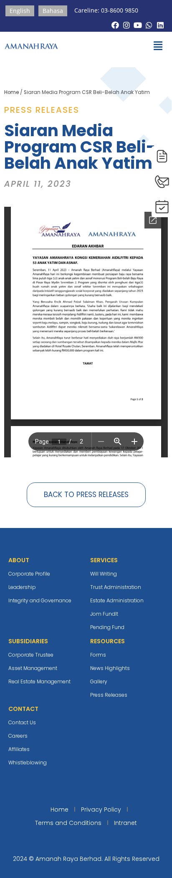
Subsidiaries (28, 641)
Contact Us (22, 722)
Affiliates (19, 749)
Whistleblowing (27, 762)
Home (11, 92)
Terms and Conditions (68, 823)
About (18, 560)
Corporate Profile (29, 573)
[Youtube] (137, 25)
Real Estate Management (39, 681)
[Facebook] (115, 25)
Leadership (22, 587)
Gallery (98, 681)
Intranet (125, 823)
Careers (18, 735)
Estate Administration (117, 600)
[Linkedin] (160, 25)
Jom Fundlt (104, 613)
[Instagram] (126, 25)
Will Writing (103, 573)
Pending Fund (107, 627)
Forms (98, 654)
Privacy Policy (101, 809)
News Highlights (110, 668)
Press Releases (108, 694)
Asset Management (32, 668)
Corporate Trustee (30, 654)
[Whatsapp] (149, 25)
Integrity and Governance (39, 600)
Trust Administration (115, 587)
